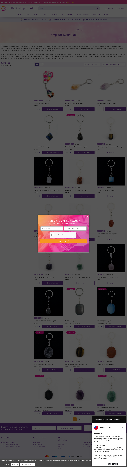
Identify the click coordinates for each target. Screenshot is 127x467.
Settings (6, 464)
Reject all (15, 464)
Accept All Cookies (27, 464)
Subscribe (62, 241)
